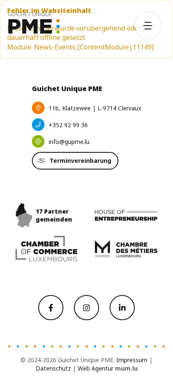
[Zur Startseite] (34, 23)
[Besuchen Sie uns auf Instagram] (86, 307)
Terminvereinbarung (80, 161)
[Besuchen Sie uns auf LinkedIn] (122, 307)
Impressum (131, 360)
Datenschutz (53, 368)
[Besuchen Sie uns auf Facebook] (50, 307)
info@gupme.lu (69, 142)
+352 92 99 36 (68, 125)
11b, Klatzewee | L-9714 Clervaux (95, 108)
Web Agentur (95, 368)
